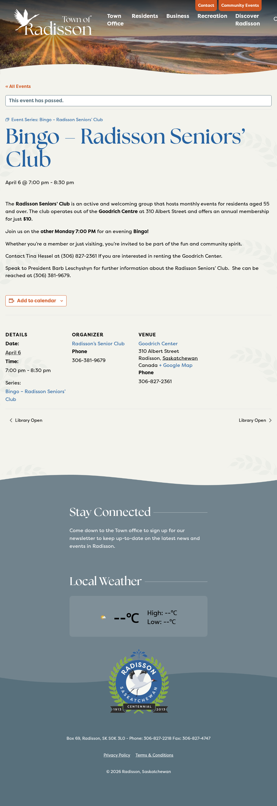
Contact (206, 5)
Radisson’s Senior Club (98, 343)
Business (177, 15)
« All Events (18, 86)
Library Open (28, 420)
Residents (145, 15)
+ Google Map (176, 365)
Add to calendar (36, 300)
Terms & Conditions (154, 755)
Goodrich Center (158, 343)
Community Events (240, 5)
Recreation (212, 15)
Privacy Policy (117, 755)
